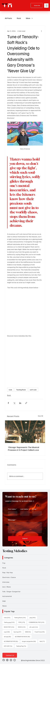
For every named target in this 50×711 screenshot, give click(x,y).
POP (22, 622)
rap (7, 632)
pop (33, 617)
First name (12, 509)
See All (40, 416)
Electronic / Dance (9, 577)
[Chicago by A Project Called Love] (25, 431)
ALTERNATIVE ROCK (23, 636)
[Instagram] (11, 660)
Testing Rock (21, 390)
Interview (5, 582)
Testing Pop (22, 646)
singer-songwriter (29, 641)
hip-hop (18, 632)
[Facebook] (3, 660)
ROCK (22, 627)
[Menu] (46, 5)
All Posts (8, 18)
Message (12, 520)
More (28, 18)
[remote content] (25, 310)
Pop (3, 563)
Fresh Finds (40, 632)
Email (34, 509)
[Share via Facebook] (8, 403)
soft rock (33, 390)
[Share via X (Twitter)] (14, 403)
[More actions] (41, 31)
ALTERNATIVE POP (12, 641)
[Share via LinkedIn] (20, 403)
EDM (28, 632)
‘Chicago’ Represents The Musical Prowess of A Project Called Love (23, 448)
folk (43, 641)
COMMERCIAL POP (37, 622)
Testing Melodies (14, 551)
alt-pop (8, 636)
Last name (24, 509)
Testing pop (10, 622)
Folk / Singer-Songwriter (11, 591)
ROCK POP (10, 627)
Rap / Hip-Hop (7, 572)
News (4, 606)
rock (10, 390)
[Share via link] (26, 403)
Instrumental (7, 596)
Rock (19, 18)
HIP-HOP (9, 646)
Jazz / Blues (6, 587)
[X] (7, 660)
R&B (4, 601)
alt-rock (34, 627)
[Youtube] (14, 660)
